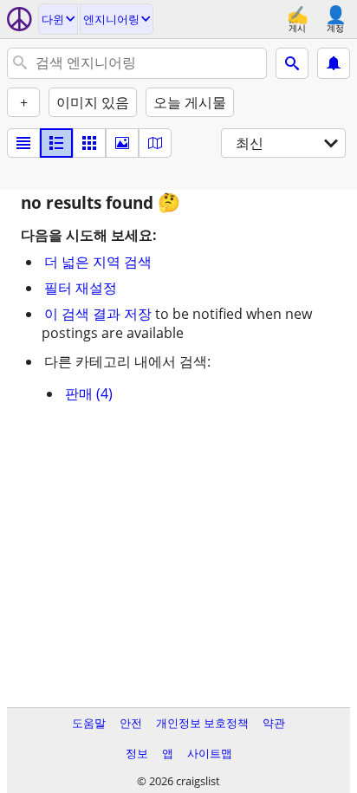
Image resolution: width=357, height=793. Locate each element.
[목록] (23, 143)
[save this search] (333, 63)
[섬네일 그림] (56, 143)
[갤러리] (122, 143)
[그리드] (89, 143)
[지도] (155, 143)
